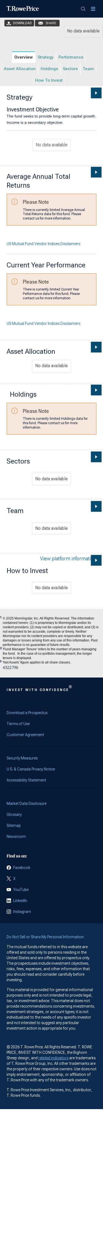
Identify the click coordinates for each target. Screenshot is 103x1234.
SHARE (50, 23)
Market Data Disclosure (26, 803)
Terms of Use (18, 724)
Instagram (22, 911)
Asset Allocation (20, 68)
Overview (23, 57)
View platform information (68, 558)
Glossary (14, 814)
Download (22, 23)
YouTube (21, 889)
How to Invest (49, 80)
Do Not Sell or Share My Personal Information (45, 937)
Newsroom (16, 836)
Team (88, 68)
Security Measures (22, 758)
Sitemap (14, 825)
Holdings (49, 68)
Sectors (70, 68)
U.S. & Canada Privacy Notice (31, 769)
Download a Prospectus (27, 713)
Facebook (21, 867)
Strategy (46, 57)
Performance (71, 57)
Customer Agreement (25, 735)
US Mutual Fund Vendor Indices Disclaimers (43, 244)
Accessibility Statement (26, 780)
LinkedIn (20, 900)
